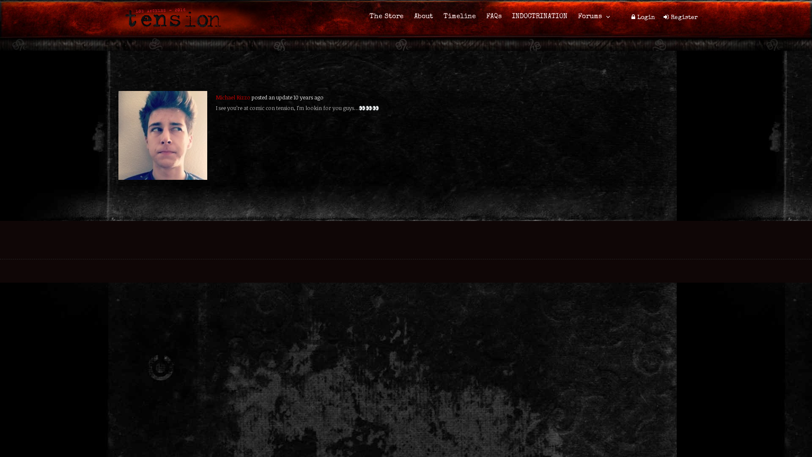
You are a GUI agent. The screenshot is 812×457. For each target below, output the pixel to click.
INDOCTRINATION (540, 17)
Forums (590, 17)
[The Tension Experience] (170, 32)
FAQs (494, 17)
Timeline (460, 17)
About (423, 17)
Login (646, 18)
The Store (386, 17)
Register (684, 18)
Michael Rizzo (233, 97)
